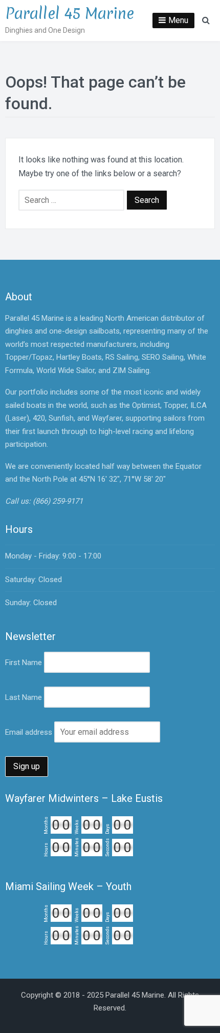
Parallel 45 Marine (69, 13)
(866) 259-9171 (58, 501)
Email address (28, 732)
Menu (178, 20)
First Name (23, 662)
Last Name (23, 697)
